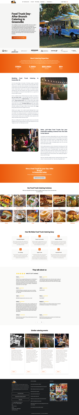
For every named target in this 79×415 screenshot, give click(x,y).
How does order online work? (35, 396)
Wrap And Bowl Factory (19, 100)
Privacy (13, 407)
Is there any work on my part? (35, 391)
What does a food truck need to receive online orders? (38, 398)
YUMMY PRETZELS (25, 98)
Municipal (20, 399)
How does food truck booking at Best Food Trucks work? (39, 386)
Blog (12, 404)
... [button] (39, 322)
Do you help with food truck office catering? (37, 407)
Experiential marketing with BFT (20, 396)
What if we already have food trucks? (36, 401)
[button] (43, 322)
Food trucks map (20, 393)
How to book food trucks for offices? (36, 384)
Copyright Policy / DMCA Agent (16, 408)
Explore (13, 371)
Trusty (37, 106)
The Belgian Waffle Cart (26, 103)
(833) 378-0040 (19, 403)
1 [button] (35, 322)
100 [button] (41, 322)
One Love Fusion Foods (16, 97)
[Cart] (67, 1)
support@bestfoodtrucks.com (18, 402)
